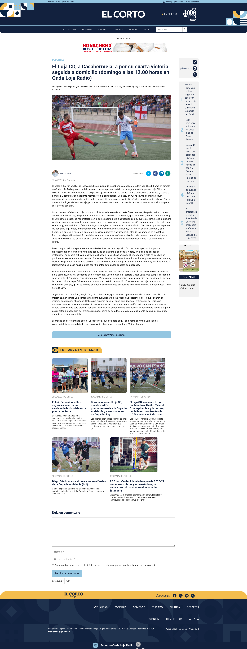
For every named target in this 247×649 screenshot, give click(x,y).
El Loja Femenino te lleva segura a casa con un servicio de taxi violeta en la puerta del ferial (190, 99)
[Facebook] (175, 596)
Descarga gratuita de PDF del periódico (182, 2)
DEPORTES (193, 607)
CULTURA (175, 607)
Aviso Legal (171, 629)
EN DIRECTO (170, 14)
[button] (138, 644)
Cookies (183, 629)
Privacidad (193, 629)
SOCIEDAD (120, 607)
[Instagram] (193, 596)
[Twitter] (181, 596)
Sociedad (86, 29)
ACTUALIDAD (100, 607)
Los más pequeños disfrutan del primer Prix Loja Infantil (191, 194)
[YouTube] (187, 596)
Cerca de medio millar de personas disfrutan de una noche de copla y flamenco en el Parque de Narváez (191, 163)
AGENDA (194, 619)
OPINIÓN (154, 619)
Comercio (102, 29)
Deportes (148, 29)
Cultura (132, 29)
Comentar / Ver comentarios (112, 335)
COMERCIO (139, 607)
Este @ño (58, 581)
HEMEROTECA (174, 619)
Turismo (118, 29)
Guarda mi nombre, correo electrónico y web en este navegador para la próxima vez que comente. (106, 565)
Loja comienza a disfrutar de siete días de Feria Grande (191, 129)
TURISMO (157, 607)
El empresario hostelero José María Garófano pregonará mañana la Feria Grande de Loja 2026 (191, 223)
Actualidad (69, 29)
